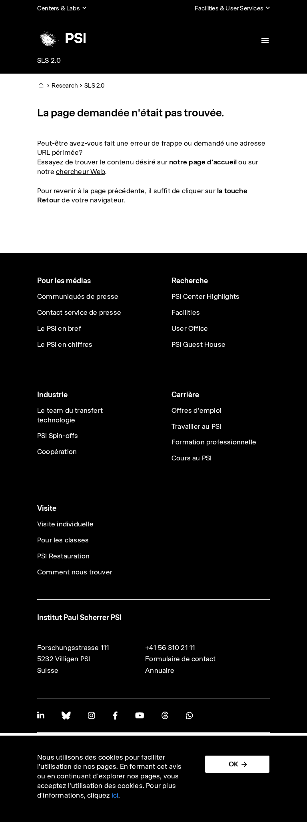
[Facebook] (115, 715)
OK (233, 764)
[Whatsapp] (189, 715)
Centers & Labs (58, 8)
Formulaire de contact (180, 659)
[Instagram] (91, 715)
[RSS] (164, 715)
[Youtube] (139, 715)
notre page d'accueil (203, 162)
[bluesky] (66, 715)
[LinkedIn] (40, 715)
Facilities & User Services (229, 8)
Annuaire (159, 670)
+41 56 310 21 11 (170, 648)
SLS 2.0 (49, 60)
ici (115, 795)
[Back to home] (61, 38)
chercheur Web (80, 172)
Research (65, 85)
